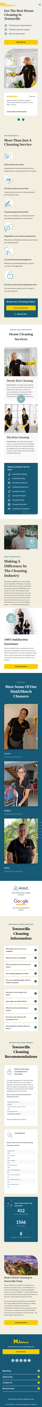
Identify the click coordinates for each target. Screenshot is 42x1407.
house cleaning (21, 1119)
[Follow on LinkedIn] (25, 1360)
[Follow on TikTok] (21, 1360)
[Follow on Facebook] (12, 1360)
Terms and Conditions (23, 1404)
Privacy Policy (10, 1404)
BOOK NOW (21, 1352)
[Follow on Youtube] (29, 1360)
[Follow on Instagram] (17, 1360)
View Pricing (21, 42)
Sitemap (33, 1404)
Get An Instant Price (21, 308)
